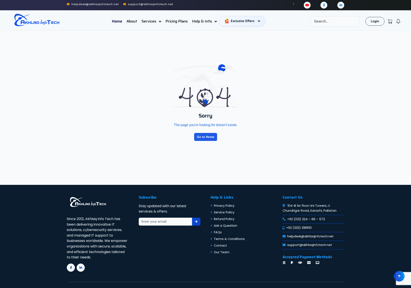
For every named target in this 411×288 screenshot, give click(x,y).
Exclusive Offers (242, 21)
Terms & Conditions (229, 239)
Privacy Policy (224, 206)
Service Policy (224, 212)
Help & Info (202, 21)
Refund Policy (224, 219)
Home (117, 21)
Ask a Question (225, 225)
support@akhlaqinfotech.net (309, 245)
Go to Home (205, 137)
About (132, 21)
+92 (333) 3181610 (299, 228)
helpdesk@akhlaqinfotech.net (310, 236)
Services (149, 21)
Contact (220, 245)
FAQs (218, 232)
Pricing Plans (176, 21)
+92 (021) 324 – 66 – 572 (306, 219)
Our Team (221, 252)
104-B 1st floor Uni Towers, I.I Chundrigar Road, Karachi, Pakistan (310, 208)
